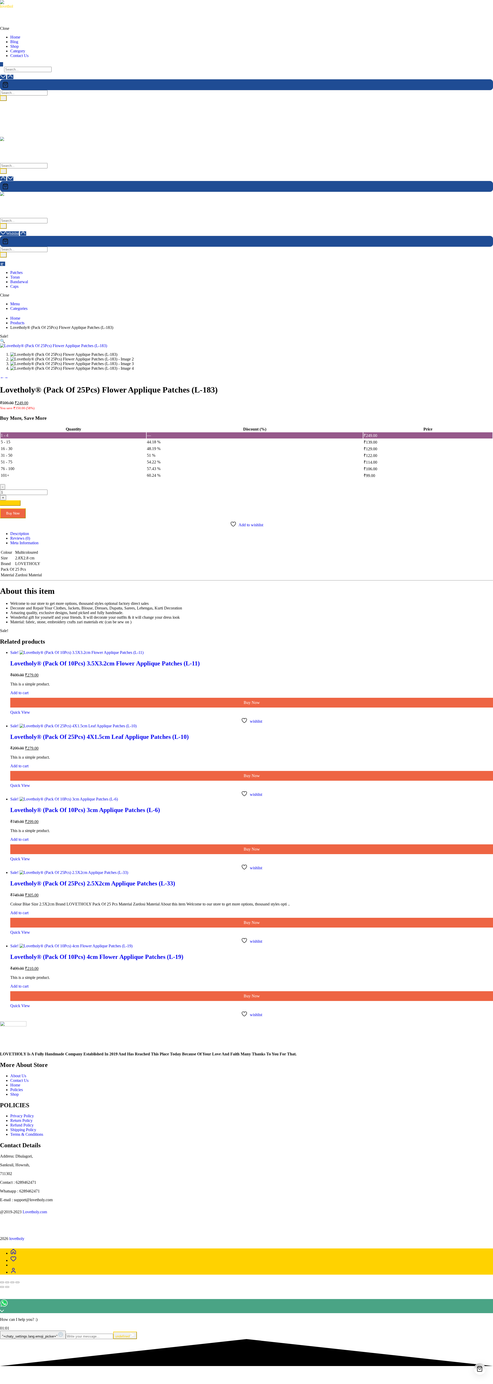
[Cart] (246, 85)
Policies (16, 1089)
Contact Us (19, 1080)
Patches (16, 272)
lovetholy (7, 11)
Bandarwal (19, 282)
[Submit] (3, 98)
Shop (14, 1094)
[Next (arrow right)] (7, 1287)
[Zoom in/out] (2, 1282)
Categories (18, 308)
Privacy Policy (22, 1116)
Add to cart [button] (19, 693)
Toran (15, 277)
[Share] (12, 1282)
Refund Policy (22, 1125)
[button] (2, 341)
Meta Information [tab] (24, 543)
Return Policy (21, 1120)
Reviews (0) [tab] (20, 538)
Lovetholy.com (35, 1212)
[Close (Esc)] (17, 1282)
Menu (15, 304)
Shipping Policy (23, 1130)
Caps (14, 286)
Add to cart (10, 503)
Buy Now (13, 513)
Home (15, 1085)
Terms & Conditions (26, 1134)
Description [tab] (19, 533)
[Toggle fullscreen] (7, 1282)
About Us (18, 1076)
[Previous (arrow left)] (2, 1287)
